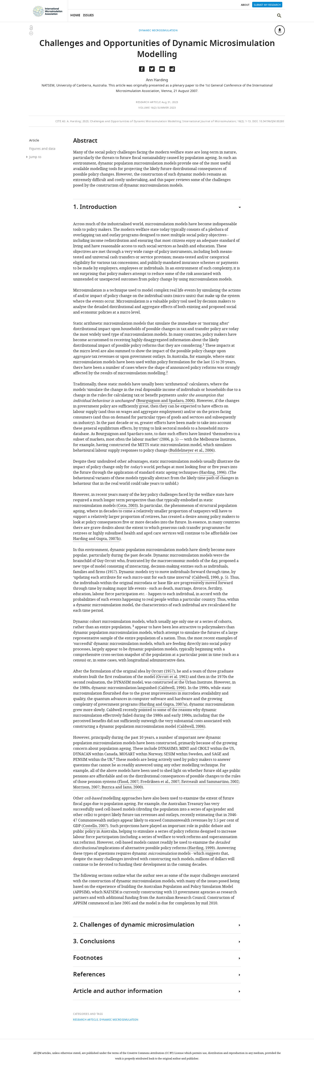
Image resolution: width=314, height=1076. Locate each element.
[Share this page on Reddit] (172, 69)
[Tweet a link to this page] (152, 69)
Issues (88, 15)
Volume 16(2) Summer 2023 (157, 108)
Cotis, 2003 (127, 505)
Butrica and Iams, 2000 (122, 787)
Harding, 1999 (201, 848)
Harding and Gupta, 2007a (163, 704)
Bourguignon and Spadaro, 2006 (165, 401)
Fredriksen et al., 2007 (159, 782)
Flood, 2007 (128, 782)
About (245, 5)
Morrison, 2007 (86, 787)
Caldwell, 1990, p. (210, 577)
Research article (148, 102)
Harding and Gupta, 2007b (96, 539)
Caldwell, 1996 (172, 688)
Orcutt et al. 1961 (172, 677)
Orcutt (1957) (163, 671)
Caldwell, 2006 (191, 726)
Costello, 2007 (95, 826)
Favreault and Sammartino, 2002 (210, 782)
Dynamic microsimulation (119, 1019)
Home (75, 15)
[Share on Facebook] (142, 69)
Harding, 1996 (212, 472)
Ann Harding (157, 80)
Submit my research (267, 5)
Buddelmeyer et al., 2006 (191, 450)
